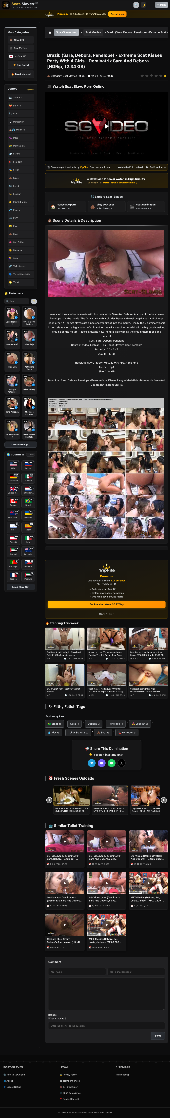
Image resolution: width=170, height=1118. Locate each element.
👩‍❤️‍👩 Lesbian (138, 723)
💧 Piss (52, 732)
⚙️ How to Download (14, 1074)
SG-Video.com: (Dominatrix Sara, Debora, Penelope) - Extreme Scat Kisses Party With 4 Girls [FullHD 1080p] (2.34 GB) (64, 857)
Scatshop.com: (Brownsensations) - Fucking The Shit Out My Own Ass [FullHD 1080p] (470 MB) (105, 653)
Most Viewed (21, 74)
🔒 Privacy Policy (68, 1074)
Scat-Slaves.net (66, 32)
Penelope (114, 723)
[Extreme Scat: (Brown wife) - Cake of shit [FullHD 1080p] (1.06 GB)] (71, 796)
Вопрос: (52, 1014)
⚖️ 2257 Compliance (70, 1093)
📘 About (8, 1080)
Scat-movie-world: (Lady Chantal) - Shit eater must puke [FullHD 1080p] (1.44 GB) (105, 690)
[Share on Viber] (102, 763)
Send (158, 1035)
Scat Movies (93, 32)
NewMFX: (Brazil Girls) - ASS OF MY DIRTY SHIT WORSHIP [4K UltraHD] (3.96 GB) (108, 811)
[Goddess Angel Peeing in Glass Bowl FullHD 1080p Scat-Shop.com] (65, 639)
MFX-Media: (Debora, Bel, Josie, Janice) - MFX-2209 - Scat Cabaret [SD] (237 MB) (147, 899)
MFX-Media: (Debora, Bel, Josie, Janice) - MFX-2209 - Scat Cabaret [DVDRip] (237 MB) (105, 941)
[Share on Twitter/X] (122, 763)
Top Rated (21, 65)
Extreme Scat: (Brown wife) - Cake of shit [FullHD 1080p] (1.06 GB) (71, 809)
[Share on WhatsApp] (112, 763)
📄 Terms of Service (70, 1080)
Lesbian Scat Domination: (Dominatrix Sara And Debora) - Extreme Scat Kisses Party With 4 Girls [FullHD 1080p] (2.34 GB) (64, 899)
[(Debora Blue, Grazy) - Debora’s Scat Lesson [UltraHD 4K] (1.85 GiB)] (64, 925)
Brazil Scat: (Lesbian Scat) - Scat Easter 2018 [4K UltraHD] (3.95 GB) (147, 653)
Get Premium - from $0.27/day (107, 604)
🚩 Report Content (69, 1099)
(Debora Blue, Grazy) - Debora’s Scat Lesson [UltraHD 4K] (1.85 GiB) (64, 941)
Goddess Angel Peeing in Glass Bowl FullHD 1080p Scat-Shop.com (64, 653)
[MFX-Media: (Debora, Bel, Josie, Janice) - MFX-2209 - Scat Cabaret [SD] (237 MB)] (148, 883)
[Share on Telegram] (92, 763)
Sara (73, 723)
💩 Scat (101, 732)
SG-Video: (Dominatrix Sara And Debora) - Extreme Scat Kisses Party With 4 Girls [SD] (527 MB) (147, 857)
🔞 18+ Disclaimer (69, 1087)
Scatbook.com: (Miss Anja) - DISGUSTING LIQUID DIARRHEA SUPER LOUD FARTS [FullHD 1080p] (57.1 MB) (147, 690)
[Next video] (164, 800)
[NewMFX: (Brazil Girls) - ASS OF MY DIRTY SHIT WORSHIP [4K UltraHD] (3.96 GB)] (110, 796)
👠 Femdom (125, 732)
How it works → (106, 614)
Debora (92, 723)
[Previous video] (49, 800)
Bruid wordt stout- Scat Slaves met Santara (63, 690)
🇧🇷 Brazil (53, 723)
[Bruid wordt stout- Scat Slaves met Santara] (65, 675)
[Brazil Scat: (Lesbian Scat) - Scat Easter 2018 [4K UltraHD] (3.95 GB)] (148, 639)
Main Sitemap (122, 1074)
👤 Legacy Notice (12, 1087)
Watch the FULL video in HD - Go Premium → (142, 167)
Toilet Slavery (76, 732)
